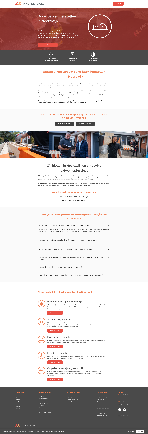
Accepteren (140, 431)
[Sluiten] (146, 431)
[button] (127, 395)
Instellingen (131, 431)
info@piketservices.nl (78, 200)
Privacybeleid (61, 431)
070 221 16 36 (81, 196)
